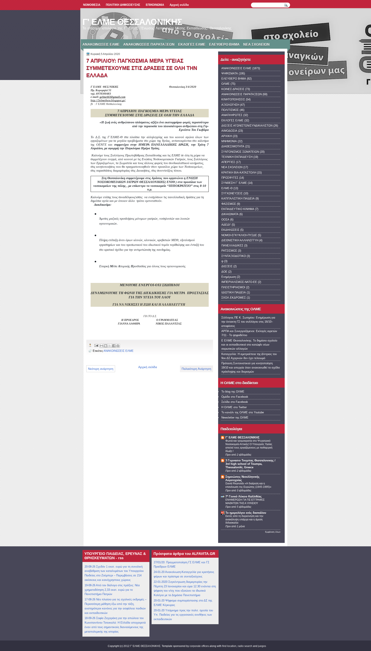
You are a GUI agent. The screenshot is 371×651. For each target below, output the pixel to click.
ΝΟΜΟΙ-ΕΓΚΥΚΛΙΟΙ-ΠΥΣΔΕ (239, 235)
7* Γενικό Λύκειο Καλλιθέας (243, 496)
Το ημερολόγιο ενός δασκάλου (245, 512)
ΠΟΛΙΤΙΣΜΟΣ (230, 110)
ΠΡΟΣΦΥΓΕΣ (229, 177)
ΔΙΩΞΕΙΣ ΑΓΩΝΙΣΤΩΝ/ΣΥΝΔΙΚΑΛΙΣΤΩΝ (246, 125)
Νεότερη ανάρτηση (100, 368)
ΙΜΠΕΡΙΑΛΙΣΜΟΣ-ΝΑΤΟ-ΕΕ (239, 282)
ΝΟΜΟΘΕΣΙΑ (91, 4)
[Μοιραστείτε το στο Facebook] (114, 346)
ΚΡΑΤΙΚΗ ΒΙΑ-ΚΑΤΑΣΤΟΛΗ (238, 172)
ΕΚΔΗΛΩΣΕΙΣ (230, 229)
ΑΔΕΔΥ (226, 224)
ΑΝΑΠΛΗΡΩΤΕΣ (231, 115)
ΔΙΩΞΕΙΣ (227, 266)
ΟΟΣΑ (225, 219)
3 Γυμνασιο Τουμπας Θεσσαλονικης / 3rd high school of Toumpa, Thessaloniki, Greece (250, 464)
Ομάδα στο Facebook (234, 396)
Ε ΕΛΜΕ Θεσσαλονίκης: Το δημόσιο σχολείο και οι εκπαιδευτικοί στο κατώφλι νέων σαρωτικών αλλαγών (249, 344)
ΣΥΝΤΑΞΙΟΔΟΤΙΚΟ (233, 256)
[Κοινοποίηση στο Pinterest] (118, 346)
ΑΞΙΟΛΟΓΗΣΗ (230, 104)
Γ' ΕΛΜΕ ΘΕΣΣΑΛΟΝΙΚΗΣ (132, 22)
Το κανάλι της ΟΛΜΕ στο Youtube (242, 412)
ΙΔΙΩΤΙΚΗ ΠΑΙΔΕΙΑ (233, 292)
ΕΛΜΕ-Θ (227, 188)
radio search (245, 646)
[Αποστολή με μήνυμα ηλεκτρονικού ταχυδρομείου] (101, 346)
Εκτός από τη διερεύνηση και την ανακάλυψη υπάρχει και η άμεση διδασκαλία (244, 519)
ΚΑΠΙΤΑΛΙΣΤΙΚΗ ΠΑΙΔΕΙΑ (238, 198)
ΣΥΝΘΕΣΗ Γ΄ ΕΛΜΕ (234, 182)
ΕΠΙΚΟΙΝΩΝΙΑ (155, 4)
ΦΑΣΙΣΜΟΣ (228, 203)
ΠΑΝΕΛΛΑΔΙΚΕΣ (232, 245)
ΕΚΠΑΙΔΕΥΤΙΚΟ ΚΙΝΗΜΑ (237, 209)
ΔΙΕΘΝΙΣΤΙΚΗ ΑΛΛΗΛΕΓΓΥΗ (239, 240)
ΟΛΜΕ (225, 83)
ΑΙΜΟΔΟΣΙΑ (229, 130)
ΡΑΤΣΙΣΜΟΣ (229, 250)
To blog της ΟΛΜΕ (232, 391)
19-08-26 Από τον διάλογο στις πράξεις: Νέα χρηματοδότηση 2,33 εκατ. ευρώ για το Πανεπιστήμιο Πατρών (112, 590)
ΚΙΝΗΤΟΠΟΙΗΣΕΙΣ (233, 99)
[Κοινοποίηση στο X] (110, 346)
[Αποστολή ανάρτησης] (96, 345)
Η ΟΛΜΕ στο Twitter (234, 407)
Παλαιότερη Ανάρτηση (196, 368)
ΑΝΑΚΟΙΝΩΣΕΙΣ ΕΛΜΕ (101, 44)
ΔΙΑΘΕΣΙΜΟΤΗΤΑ (232, 146)
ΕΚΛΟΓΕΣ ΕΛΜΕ (191, 44)
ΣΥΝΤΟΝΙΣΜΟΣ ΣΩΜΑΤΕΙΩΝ (240, 151)
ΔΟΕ (224, 271)
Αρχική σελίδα (179, 4)
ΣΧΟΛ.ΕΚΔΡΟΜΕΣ (233, 297)
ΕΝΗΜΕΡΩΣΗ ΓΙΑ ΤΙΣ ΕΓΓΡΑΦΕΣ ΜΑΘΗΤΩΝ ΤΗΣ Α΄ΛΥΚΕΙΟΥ (245, 501)
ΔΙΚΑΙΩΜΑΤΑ (230, 214)
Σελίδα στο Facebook (234, 401)
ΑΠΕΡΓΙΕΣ (228, 162)
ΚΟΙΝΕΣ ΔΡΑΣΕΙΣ (232, 89)
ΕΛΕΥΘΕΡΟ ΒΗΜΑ (224, 44)
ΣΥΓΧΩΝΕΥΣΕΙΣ (232, 193)
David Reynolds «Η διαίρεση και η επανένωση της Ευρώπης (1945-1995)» (248, 485)
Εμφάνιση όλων (272, 532)
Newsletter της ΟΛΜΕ (234, 417)
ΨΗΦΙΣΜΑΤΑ (229, 73)
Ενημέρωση (228, 276)
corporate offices (199, 646)
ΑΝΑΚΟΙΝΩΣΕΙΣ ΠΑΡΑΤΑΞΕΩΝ (149, 44)
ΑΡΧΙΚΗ (226, 136)
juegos (262, 646)
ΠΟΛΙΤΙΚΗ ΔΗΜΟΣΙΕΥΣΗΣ (123, 4)
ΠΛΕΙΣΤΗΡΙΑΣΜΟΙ (233, 287)
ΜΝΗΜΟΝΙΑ (229, 141)
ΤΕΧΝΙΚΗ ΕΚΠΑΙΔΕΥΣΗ (236, 157)
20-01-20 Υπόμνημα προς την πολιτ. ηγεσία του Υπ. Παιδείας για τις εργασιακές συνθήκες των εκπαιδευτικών (183, 615)
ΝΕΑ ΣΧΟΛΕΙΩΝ (256, 44)
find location (229, 646)
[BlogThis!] (105, 346)
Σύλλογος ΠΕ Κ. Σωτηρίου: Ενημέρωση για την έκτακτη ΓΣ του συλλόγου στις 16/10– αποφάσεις (248, 322)
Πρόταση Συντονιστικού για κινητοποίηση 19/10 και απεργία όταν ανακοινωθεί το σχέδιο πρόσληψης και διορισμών (250, 367)
